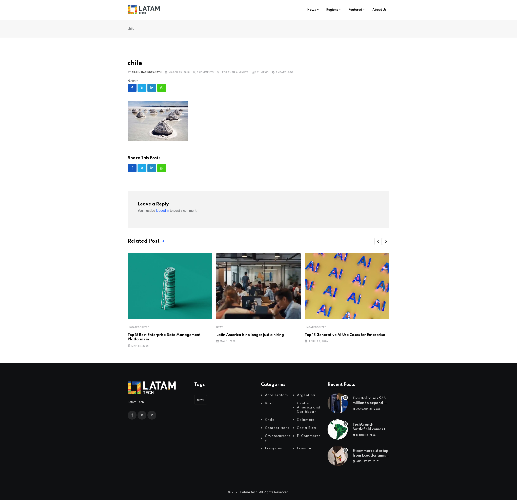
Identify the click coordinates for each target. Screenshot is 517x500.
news (200, 400)
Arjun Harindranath (146, 72)
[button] (378, 241)
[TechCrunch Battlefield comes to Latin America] (338, 429)
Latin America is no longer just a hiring (250, 335)
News (311, 10)
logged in (162, 211)
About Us (379, 10)
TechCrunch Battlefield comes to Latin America (370, 429)
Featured (355, 10)
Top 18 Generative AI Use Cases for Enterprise (345, 335)
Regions (332, 10)
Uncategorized (138, 327)
